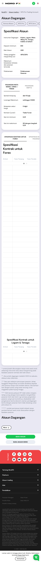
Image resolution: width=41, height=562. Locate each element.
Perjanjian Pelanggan (8, 497)
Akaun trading (14, 12)
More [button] (5, 428)
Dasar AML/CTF (24, 500)
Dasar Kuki (21, 555)
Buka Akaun (20, 437)
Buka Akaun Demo (20, 442)
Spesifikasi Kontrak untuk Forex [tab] (15, 138)
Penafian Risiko (6, 500)
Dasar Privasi (23, 497)
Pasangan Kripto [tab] (29, 87)
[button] (3, 3)
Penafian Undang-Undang (9, 503)
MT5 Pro (21, 24)
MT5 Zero (32, 24)
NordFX (4, 12)
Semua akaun (8, 24)
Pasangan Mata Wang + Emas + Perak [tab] (11, 87)
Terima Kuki (20, 559)
